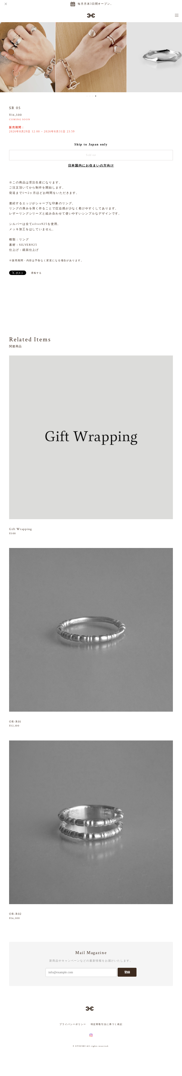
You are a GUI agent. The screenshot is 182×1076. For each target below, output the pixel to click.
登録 (127, 972)
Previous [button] (6, 57)
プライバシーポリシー (72, 1024)
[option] (91, 56)
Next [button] (175, 57)
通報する (36, 273)
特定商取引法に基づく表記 (107, 1024)
